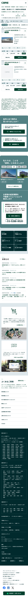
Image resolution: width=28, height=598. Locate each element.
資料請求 (23, 53)
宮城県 (8, 444)
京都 (18, 495)
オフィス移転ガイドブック (6, 539)
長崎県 (8, 457)
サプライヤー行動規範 (7, 578)
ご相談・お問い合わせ (6, 558)
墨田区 (4, 472)
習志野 (18, 487)
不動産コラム (4, 520)
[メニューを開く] (26, 3)
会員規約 (12, 561)
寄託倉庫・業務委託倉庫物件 (15, 467)
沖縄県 (9, 458)
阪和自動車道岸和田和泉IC (18, 37)
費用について (4, 403)
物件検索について (5, 391)
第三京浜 (13, 494)
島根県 (17, 454)
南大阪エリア (22, 6)
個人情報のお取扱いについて (8, 576)
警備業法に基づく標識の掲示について (10, 584)
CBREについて (4, 419)
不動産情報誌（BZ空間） (6, 554)
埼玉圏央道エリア (6, 479)
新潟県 (12, 450)
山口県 (21, 454)
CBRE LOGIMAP (4, 548)
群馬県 (17, 447)
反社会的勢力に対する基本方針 (9, 574)
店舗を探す (3, 502)
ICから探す (11, 465)
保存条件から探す (21, 438)
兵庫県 (21, 450)
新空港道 (18, 492)
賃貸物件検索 (7, 6)
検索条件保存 (24, 15)
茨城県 (8, 447)
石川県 (21, 449)
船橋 (14, 487)
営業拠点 (21, 561)
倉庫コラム (11, 523)
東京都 (12, 446)
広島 (21, 495)
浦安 (22, 487)
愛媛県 (12, 455)
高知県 (17, 455)
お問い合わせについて (6, 415)
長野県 (12, 449)
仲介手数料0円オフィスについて (8, 399)
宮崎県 (21, 457)
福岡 (4, 497)
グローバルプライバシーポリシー (9, 570)
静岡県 (4, 449)
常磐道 (12, 484)
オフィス (9, 166)
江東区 (17, 471)
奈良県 (12, 452)
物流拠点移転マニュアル (6, 546)
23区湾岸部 (18, 472)
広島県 (4, 454)
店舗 (19, 166)
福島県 (8, 446)
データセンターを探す (16, 516)
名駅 (11, 510)
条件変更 (2, 22)
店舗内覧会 (17, 530)
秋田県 (21, 444)
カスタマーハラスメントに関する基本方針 (11, 580)
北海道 (4, 444)
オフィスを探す (4, 436)
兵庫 (14, 495)
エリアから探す (4, 438)
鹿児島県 (4, 458)
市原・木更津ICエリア (7, 487)
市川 (12, 482)
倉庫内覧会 (11, 530)
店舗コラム (17, 523)
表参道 (18, 508)
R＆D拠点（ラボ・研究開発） (17, 441)
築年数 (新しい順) (16, 25)
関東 (4, 490)
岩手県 (17, 444)
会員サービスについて (6, 407)
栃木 (11, 490)
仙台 (7, 508)
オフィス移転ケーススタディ (6, 541)
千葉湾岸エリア (6, 484)
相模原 (9, 476)
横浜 (7, 510)
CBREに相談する (15, 216)
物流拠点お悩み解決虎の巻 (18, 546)
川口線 (18, 490)
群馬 (14, 490)
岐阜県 (8, 449)
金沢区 (21, 476)
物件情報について (5, 395)
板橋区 (13, 471)
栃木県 (12, 447)
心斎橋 (18, 510)
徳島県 (8, 455)
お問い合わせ (20, 57)
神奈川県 (17, 446)
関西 (4, 495)
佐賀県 (4, 457)
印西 (15, 482)
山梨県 (17, 449)
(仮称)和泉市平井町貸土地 (11, 62)
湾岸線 (4, 494)
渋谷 (4, 510)
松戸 (4, 489)
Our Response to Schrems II (8, 572)
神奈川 (4, 476)
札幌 (4, 508)
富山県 (4, 450)
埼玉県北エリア (18, 479)
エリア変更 (7, 22)
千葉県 (4, 447)
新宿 (22, 508)
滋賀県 (8, 452)
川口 (13, 478)
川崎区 (13, 476)
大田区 (21, 471)
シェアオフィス (15, 440)
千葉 (4, 482)
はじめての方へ (18, 558)
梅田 (14, 510)
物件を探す (3, 433)
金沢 (11, 508)
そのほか (3, 423)
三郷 (13, 479)
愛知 (11, 495)
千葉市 (8, 482)
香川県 (4, 455)
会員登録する (15, 144)
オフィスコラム (4, 523)
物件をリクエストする (15, 131)
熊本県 (12, 457)
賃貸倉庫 (13, 6)
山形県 (4, 446)
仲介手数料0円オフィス (6, 440)
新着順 (10, 25)
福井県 (8, 450)
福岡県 (21, 455)
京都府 (4, 452)
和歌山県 (21, 452)
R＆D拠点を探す (4, 516)
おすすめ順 (4, 25)
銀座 (14, 508)
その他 (24, 166)
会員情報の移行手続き (6, 411)
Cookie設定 (21, 584)
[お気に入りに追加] (25, 31)
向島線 (4, 492)
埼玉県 (22, 446)
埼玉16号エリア (19, 478)
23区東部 (5, 474)
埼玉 (4, 478)
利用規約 (17, 572)
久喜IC (4, 481)
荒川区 (9, 472)
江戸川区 (8, 471)
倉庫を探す (3, 462)
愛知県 (21, 447)
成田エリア (17, 484)
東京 (4, 471)
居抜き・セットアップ (5, 441)
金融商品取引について (7, 582)
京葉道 (9, 492)
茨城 (7, 490)
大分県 (17, 457)
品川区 (13, 472)
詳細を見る (8, 57)
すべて (4, 166)
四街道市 (5, 486)
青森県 (12, 444)
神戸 (7, 511)
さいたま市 (9, 478)
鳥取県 (12, 454)
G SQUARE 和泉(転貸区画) (11, 30)
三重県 (17, 452)
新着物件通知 (18, 15)
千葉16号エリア (11, 486)
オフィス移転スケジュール (18, 539)
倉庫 (14, 166)
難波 (22, 510)
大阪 (7, 495)
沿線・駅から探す (12, 438)
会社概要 (3, 561)
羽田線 (9, 494)
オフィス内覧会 (4, 530)
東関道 (13, 492)
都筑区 (17, 476)
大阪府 (17, 6)
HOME (2, 6)
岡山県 (8, 454)
